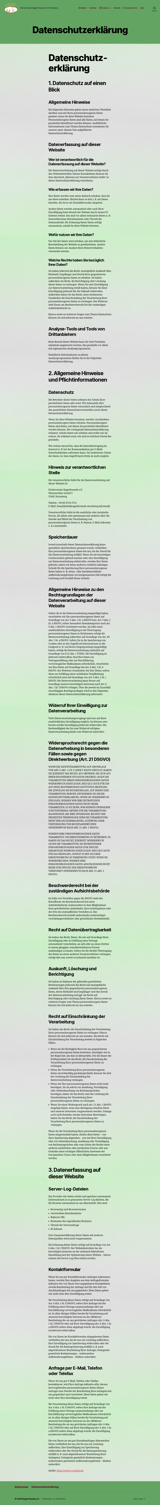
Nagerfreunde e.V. (30, 1499)
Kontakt (117, 8)
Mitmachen (104, 8)
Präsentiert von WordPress (54, 1499)
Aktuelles (82, 8)
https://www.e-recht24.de (70, 1470)
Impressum (21, 1486)
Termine (92, 8)
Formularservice (130, 8)
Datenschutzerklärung (45, 1486)
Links (142, 8)
